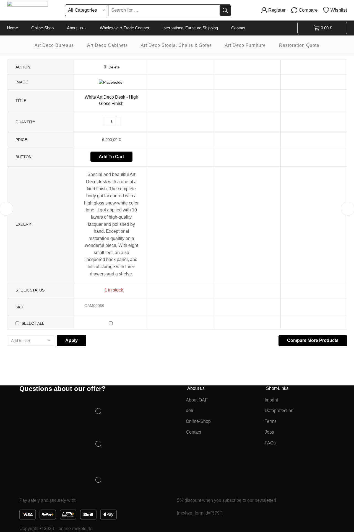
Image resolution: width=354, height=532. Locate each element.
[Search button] (225, 10)
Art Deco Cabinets (107, 45)
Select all (33, 323)
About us (75, 27)
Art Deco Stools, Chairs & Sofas (176, 45)
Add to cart (111, 156)
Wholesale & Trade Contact (124, 27)
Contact (238, 27)
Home (12, 27)
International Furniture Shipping (190, 27)
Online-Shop (42, 27)
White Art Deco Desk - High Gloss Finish (111, 100)
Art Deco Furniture (245, 45)
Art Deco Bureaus (54, 45)
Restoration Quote (299, 45)
